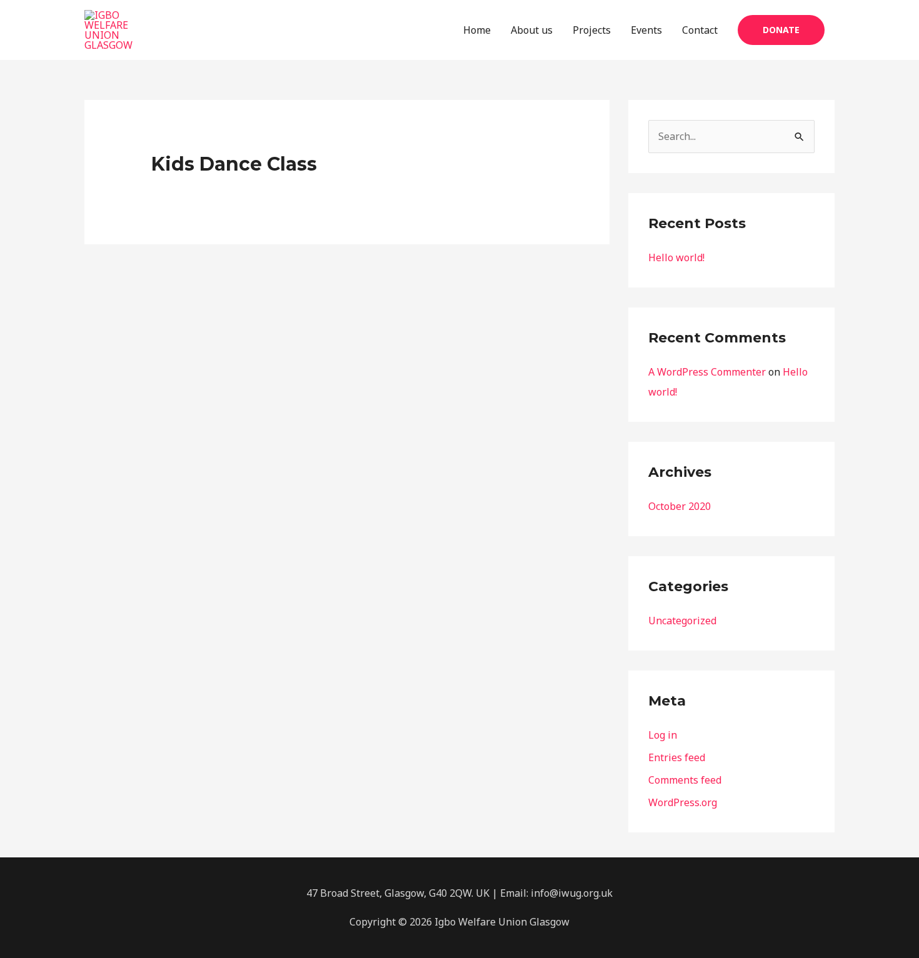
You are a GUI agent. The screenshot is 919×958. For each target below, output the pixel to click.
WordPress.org (682, 802)
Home (477, 30)
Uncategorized (682, 620)
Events (646, 30)
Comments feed (684, 780)
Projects (592, 30)
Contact (700, 30)
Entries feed (676, 757)
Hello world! (676, 257)
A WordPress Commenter (707, 372)
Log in (662, 735)
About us (532, 30)
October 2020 (679, 506)
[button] (781, 30)
